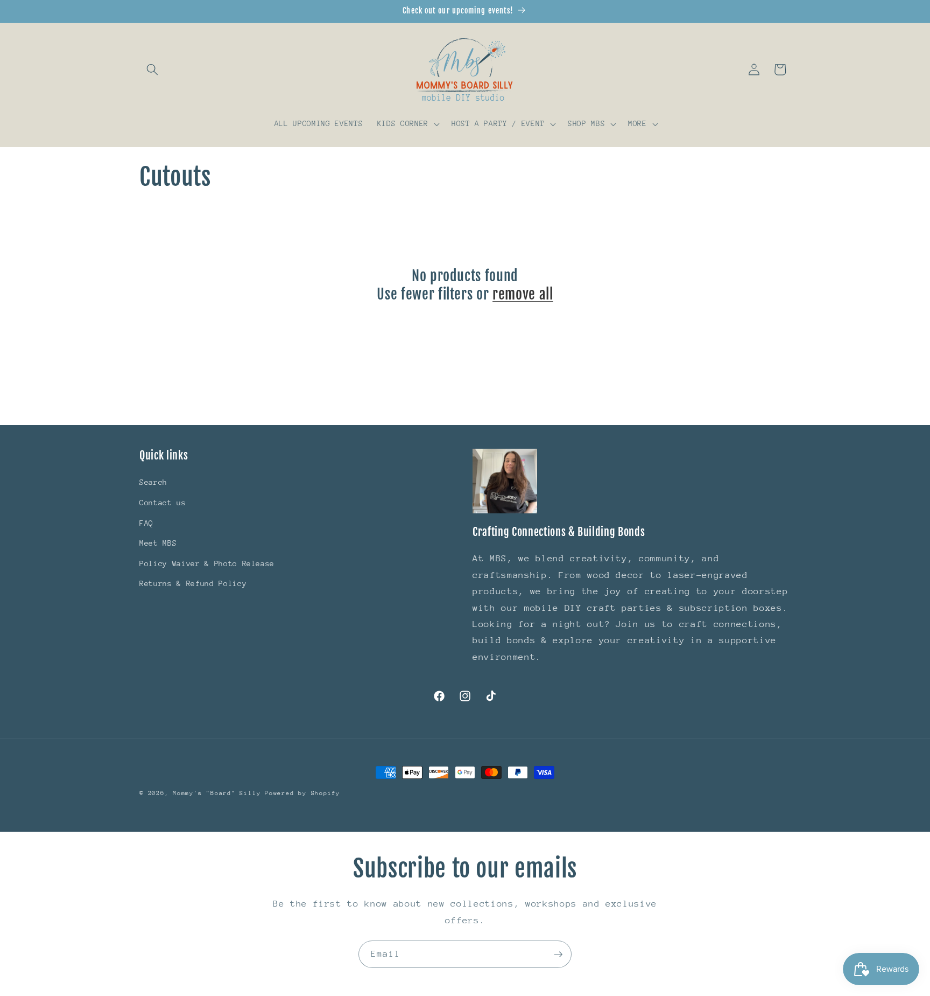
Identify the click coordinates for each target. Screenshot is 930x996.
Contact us (162, 502)
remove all (522, 294)
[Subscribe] (558, 955)
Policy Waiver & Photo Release (206, 563)
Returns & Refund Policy (192, 583)
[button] (152, 69)
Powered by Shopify (302, 793)
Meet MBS (158, 543)
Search (153, 482)
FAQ (146, 523)
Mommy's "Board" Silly (219, 793)
